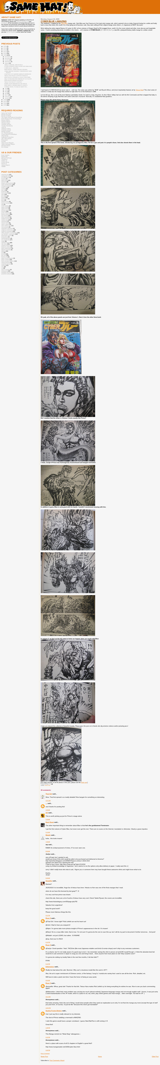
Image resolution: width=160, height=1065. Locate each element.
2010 (5, 53)
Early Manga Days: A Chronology (11, 118)
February (7, 96)
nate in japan (5, 224)
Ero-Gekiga (4, 147)
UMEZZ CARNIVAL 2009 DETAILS (13, 64)
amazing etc (5, 174)
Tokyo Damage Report (8, 144)
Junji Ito (3, 127)
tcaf (2, 252)
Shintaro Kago (5, 123)
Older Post (155, 1056)
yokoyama (4, 271)
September (8, 61)
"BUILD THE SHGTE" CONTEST (13, 82)
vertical (3, 265)
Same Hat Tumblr (6, 113)
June (6, 90)
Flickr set (84, 782)
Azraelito (49, 881)
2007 (5, 101)
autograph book (6, 176)
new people (4, 227)
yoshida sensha (6, 272)
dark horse (4, 180)
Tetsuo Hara (139, 90)
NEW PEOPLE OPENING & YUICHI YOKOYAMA (17, 77)
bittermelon (50, 967)
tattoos (3, 251)
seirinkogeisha (5, 238)
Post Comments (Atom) (57, 1060)
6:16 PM (48, 964)
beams (3, 179)
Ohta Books (4, 135)
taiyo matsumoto (6, 248)
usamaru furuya (6, 264)
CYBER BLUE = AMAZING (54, 21)
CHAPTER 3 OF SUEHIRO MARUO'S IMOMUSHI (17, 74)
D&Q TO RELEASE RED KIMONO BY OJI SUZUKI (18, 79)
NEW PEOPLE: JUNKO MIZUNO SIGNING (15, 69)
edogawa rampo (6, 186)
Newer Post (44, 1056)
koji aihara (4, 215)
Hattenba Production (7, 137)
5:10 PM (48, 1037)
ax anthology (5, 177)
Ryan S (48, 918)
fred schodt (4, 193)
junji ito (3, 211)
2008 (5, 99)
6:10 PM (48, 942)
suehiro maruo (5, 245)
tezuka (3, 254)
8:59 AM (48, 851)
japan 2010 (4, 208)
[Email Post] (51, 784)
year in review (5, 269)
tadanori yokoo (5, 247)
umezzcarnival (5, 262)
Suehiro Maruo (5, 121)
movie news (4, 223)
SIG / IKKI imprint (6, 138)
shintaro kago (5, 242)
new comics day (6, 225)
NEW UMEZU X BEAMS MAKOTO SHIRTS (15, 85)
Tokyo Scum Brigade (7, 143)
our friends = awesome (8, 234)
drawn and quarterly (7, 183)
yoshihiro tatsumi (6, 274)
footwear (4, 191)
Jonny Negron (5, 165)
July (6, 88)
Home (100, 1056)
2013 (5, 48)
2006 (5, 103)
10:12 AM (48, 996)
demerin (3, 181)
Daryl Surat (50, 822)
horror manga (5, 203)
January (7, 98)
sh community (5, 240)
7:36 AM (48, 841)
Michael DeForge (6, 158)
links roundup (5, 217)
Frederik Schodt (6, 130)
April (6, 93)
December (8, 56)
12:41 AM (48, 800)
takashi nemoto (5, 249)
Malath (48, 835)
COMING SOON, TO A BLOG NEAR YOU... (16, 87)
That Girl (49, 794)
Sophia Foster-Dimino (54, 1011)
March (6, 95)
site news (4, 244)
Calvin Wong (5, 162)
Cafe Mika (64, 23)
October (7, 60)
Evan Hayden (5, 155)
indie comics (5, 206)
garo (2, 194)
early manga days (6, 184)
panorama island (6, 235)
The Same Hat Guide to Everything (11, 117)
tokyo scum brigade (7, 258)
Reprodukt (4, 140)
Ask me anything (11, 32)
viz (2, 268)
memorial (4, 221)
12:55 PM (48, 1008)
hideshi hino (5, 201)
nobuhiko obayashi (7, 228)
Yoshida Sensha (6, 124)
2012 (5, 50)
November (8, 58)
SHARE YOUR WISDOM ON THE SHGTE (15, 83)
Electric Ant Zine (6, 114)
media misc (47, 785)
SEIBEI (3, 166)
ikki (2, 204)
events (3, 189)
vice (2, 266)
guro (2, 200)
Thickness (4, 159)
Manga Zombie (5, 131)
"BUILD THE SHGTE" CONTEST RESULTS (16, 75)
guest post (4, 198)
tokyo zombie (5, 259)
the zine (3, 255)
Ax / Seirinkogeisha (7, 133)
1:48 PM (48, 1027)
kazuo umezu (5, 214)
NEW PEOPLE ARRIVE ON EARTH (13, 80)
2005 (5, 105)
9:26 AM (48, 878)
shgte (3, 241)
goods (3, 197)
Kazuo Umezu (5, 120)
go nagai (4, 196)
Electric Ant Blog (6, 116)
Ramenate (4, 156)
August (7, 63)
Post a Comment (45, 1053)
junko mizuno (5, 213)
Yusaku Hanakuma (7, 126)
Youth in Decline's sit (22, 21)
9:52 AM (48, 980)
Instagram (4, 23)
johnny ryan (4, 210)
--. (46, 803)
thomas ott (4, 257)
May (6, 91)
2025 (5, 46)
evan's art (4, 187)
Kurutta (3, 141)
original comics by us (7, 230)
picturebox (4, 237)
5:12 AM (48, 832)
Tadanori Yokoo (6, 128)
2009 (5, 55)
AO (47, 813)
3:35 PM (48, 1050)
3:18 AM (48, 819)
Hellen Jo (4, 160)
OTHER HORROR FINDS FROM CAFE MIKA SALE (18, 66)
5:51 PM (48, 915)
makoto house (5, 218)
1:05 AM (48, 810)
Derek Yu (4, 163)
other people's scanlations (9, 232)
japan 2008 (4, 207)
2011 (5, 51)
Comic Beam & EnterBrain (9, 134)
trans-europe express (7, 261)
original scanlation (6, 231)
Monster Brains (5, 145)
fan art (3, 190)
